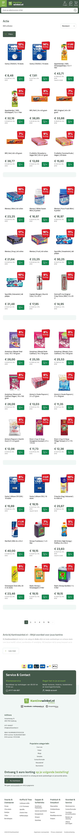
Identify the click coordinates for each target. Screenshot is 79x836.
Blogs (39, 753)
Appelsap (38, 820)
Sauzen (52, 812)
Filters (10, 34)
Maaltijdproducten (56, 815)
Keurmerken (39, 766)
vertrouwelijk (15, 785)
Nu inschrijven (15, 781)
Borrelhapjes (8, 818)
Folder (39, 750)
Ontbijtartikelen (55, 809)
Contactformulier (39, 759)
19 (48, 622)
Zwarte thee (23, 812)
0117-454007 (8, 725)
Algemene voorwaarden (41, 832)
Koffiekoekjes (24, 815)
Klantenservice (13, 680)
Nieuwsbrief (39, 762)
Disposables (54, 806)
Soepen (52, 818)
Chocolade (7, 809)
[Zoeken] (75, 10)
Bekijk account (51, 690)
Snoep (6, 806)
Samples (39, 756)
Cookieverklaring (69, 832)
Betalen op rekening (68, 818)
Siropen (37, 817)
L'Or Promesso (24, 806)
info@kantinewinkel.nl (11, 728)
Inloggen (65, 5)
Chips (6, 815)
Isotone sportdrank (41, 811)
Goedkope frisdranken (38, 807)
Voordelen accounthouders (70, 813)
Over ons (39, 747)
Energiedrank (39, 814)
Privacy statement (56, 832)
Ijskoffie (22, 809)
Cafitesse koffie (24, 803)
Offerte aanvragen (68, 822)
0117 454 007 (14, 690)
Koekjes (6, 812)
